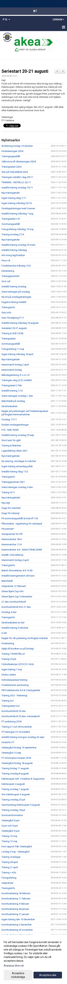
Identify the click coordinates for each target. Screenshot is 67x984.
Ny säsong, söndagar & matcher (18, 461)
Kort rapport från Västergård (16, 846)
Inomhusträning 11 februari (15, 898)
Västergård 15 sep (11, 752)
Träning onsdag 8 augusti (15, 773)
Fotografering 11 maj (12, 349)
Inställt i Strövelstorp (12, 554)
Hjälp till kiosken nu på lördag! (17, 648)
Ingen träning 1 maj (11, 669)
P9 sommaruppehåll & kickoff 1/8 (19, 518)
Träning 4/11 (8, 492)
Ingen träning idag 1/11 (13, 198)
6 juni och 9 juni (9, 825)
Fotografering (8, 877)
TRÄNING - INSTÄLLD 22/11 (16, 182)
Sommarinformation (12, 815)
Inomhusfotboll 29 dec (13, 711)
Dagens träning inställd (13, 302)
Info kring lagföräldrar (13, 255)
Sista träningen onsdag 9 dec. (17, 487)
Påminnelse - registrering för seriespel (21, 523)
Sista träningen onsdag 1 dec (17, 395)
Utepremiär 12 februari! (13, 586)
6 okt (4, 633)
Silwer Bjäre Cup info (12, 591)
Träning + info (8, 872)
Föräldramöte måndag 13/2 (16, 265)
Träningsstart (8, 338)
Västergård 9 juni (10, 820)
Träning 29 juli (8, 659)
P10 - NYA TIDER (10, 429)
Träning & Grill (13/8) (12, 333)
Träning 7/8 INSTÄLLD (13, 653)
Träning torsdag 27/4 (12, 234)
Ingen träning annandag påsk (17, 466)
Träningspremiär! (10, 276)
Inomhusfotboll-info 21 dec (16, 607)
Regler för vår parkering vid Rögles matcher (24, 638)
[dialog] (33, 959)
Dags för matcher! (11, 508)
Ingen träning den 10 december (18, 919)
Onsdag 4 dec (9, 612)
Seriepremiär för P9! (12, 534)
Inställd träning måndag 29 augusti (20, 323)
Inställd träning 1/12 (12, 390)
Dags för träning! (10, 513)
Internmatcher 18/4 (11, 539)
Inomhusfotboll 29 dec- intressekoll (20, 716)
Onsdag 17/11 (9, 419)
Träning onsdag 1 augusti (15, 789)
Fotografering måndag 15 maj (17, 229)
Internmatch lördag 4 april (15, 560)
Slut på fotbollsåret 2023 (14, 172)
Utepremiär (7, 883)
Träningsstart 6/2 (10, 705)
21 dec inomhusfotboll (13, 601)
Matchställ (7, 581)
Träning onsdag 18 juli (13, 810)
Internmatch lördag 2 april (15, 364)
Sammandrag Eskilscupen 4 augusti (20, 804)
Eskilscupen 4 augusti (13, 784)
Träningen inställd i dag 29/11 (17, 177)
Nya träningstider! (10, 497)
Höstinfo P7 (7, 742)
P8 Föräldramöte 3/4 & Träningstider (20, 690)
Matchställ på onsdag (13, 401)
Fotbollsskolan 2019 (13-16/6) (17, 664)
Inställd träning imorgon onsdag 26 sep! (22, 737)
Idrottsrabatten (9, 406)
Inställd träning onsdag (13, 286)
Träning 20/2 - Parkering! (14, 695)
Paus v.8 (5, 260)
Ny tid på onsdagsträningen (16, 297)
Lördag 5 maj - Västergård (15, 851)
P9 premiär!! (7, 528)
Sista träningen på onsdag (15, 291)
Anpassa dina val (14, 965)
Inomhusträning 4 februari (15, 903)
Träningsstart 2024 (11, 166)
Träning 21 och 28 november (16, 726)
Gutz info (6, 312)
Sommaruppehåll (10, 224)
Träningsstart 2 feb (11, 385)
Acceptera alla (47, 975)
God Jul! (5, 281)
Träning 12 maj (9, 841)
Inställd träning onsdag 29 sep (17, 435)
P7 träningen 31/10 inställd (15, 732)
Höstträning (7, 643)
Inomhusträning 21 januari (15, 914)
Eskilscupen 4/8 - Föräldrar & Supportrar (22, 778)
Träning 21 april (9, 867)
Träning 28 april (9, 862)
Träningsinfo (8, 307)
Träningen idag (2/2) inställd (16, 380)
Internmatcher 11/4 (11, 544)
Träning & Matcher (11, 445)
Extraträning (7, 270)
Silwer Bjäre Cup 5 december (16, 596)
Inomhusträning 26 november (17, 929)
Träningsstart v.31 (10, 218)
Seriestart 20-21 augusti (24, 71)
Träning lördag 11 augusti (15, 768)
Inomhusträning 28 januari (15, 909)
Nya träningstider (10, 192)
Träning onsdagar (10, 856)
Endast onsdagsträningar (15, 424)
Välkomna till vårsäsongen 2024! (18, 161)
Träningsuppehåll (10, 156)
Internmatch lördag (11, 369)
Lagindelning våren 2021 (14, 450)
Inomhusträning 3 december (16, 924)
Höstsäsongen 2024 (12, 151)
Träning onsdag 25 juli (13, 799)
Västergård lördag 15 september (18, 747)
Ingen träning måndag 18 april (17, 354)
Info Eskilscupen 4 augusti (15, 794)
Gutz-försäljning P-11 (12, 317)
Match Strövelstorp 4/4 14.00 (16, 570)
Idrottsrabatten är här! (13, 622)
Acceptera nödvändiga (18, 975)
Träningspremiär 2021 (13, 482)
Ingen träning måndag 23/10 (16, 203)
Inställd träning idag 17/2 (14, 471)
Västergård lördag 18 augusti (17, 763)
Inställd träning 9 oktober (14, 627)
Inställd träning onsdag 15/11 (17, 187)
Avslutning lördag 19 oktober (17, 146)
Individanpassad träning (14, 679)
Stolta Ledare (8, 674)
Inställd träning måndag (14, 250)
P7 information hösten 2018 (16, 758)
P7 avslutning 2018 (11, 721)
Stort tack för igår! (11, 440)
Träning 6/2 (7, 700)
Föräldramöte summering (15, 685)
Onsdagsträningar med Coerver (18, 208)
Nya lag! (5, 502)
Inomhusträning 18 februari (15, 893)
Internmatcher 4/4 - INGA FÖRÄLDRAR (21, 549)
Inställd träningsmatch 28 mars (17, 575)
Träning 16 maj (9, 836)
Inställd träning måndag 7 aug (17, 213)
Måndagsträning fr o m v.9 (15, 375)
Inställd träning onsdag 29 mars (18, 244)
